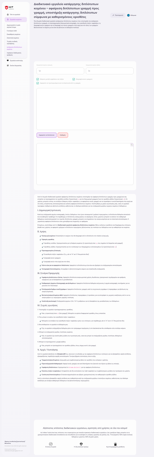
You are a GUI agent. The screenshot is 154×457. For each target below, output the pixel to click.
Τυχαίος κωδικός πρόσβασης (12, 42)
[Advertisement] (85, 45)
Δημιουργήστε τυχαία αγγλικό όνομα (13, 26)
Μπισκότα (8, 443)
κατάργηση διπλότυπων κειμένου (14, 48)
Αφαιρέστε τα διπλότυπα (46, 135)
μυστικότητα (21, 441)
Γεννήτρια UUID (12, 31)
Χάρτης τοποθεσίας (10, 441)
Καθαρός (63, 135)
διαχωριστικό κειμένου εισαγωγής (44, 65)
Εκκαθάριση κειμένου (13, 34)
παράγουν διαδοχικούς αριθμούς (14, 54)
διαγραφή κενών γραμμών (84, 79)
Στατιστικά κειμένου (13, 38)
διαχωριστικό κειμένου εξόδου (93, 65)
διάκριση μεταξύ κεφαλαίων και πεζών (52, 79)
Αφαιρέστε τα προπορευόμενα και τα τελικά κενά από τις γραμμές (60, 83)
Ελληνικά (133, 15)
